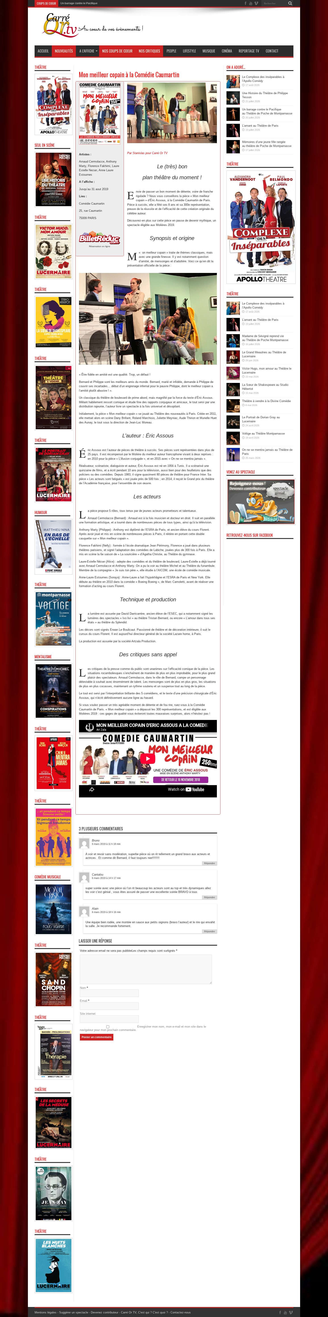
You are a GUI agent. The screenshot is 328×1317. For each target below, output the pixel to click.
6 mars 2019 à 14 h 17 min (106, 878)
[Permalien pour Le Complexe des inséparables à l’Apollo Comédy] (233, 87)
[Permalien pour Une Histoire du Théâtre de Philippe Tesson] (233, 103)
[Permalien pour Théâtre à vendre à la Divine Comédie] (233, 411)
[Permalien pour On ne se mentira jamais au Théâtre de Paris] (233, 460)
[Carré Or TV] (101, 34)
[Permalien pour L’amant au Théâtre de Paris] (233, 136)
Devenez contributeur (104, 1312)
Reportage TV (249, 51)
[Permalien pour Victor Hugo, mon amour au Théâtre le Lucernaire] (233, 379)
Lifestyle (189, 51)
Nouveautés (64, 51)
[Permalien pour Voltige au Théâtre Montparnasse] (233, 444)
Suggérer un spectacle (73, 1312)
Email (83, 1000)
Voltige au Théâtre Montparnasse (263, 433)
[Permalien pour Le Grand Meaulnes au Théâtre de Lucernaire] (233, 362)
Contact (272, 51)
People (171, 51)
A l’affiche (86, 51)
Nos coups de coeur (117, 51)
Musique (209, 51)
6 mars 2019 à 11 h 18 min (106, 844)
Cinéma (227, 51)
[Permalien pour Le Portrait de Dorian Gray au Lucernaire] (233, 427)
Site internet (87, 1013)
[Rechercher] (290, 3)
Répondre (209, 863)
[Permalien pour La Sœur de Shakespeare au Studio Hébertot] (233, 395)
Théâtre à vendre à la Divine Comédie (266, 401)
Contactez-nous (180, 1312)
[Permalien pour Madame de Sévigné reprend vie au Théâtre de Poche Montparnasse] (233, 346)
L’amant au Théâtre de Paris (77, 3)
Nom (83, 988)
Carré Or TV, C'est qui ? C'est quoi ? (144, 1312)
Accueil (43, 51)
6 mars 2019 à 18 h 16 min (106, 912)
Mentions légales (45, 1312)
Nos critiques (149, 51)
